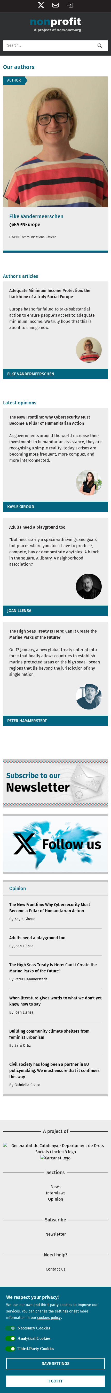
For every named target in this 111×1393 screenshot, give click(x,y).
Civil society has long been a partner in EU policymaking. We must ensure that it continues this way (54, 1070)
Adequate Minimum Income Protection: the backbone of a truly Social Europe (49, 293)
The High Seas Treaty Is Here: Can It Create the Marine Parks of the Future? (53, 634)
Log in (70, 6)
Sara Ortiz (22, 1045)
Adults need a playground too (37, 527)
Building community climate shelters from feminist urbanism (49, 1034)
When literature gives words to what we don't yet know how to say (55, 1001)
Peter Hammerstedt (27, 720)
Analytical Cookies (34, 1338)
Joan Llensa (19, 610)
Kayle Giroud (20, 506)
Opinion (55, 1199)
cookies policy (49, 1318)
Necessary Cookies (34, 1328)
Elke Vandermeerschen (30, 373)
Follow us (41, 6)
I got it (55, 1381)
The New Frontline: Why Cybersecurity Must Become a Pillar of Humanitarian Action (49, 420)
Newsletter (55, 6)
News (55, 1186)
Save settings (55, 1363)
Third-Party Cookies (36, 1348)
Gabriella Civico (27, 1085)
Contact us (55, 1269)
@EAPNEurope (24, 224)
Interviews (55, 1193)
